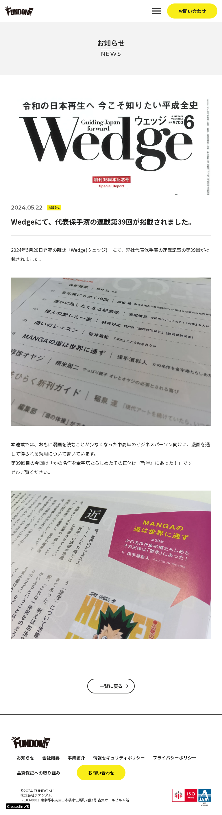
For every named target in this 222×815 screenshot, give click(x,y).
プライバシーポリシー (174, 757)
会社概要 (51, 757)
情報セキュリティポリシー (119, 757)
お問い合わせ (192, 11)
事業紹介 (76, 757)
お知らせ (25, 757)
